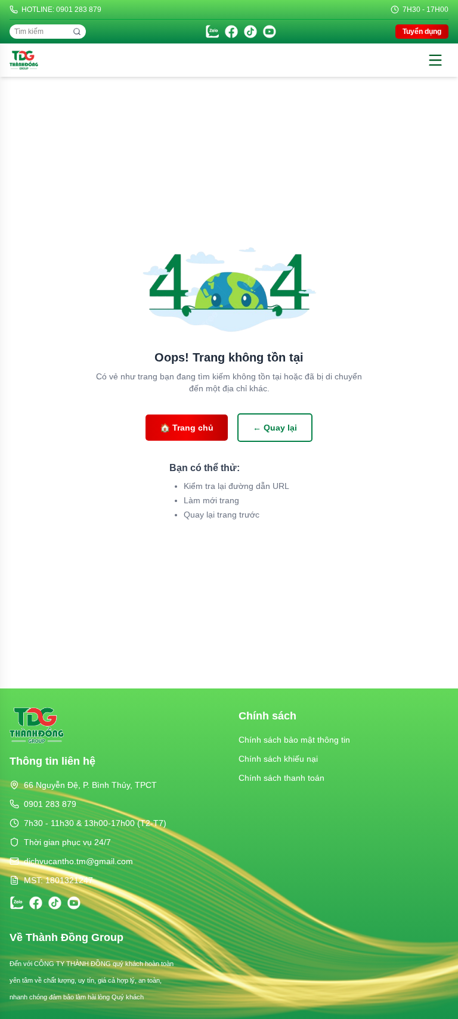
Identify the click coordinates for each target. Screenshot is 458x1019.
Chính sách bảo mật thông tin (294, 739)
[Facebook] (231, 31)
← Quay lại (275, 427)
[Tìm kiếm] (77, 31)
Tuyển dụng (422, 31)
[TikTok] (250, 31)
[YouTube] (269, 31)
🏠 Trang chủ (186, 427)
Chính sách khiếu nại (278, 759)
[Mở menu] (435, 60)
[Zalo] (212, 31)
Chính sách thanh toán (281, 778)
